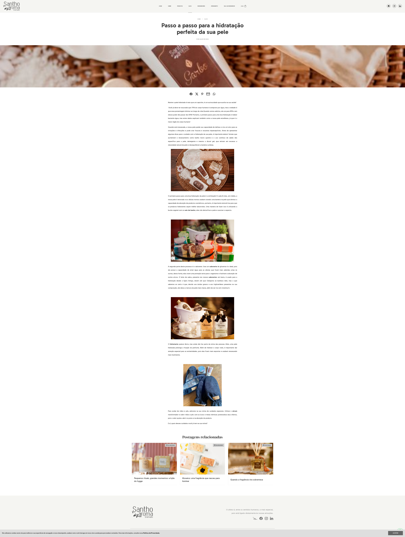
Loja (242, 6)
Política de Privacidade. (151, 533)
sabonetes (213, 277)
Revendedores (201, 6)
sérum (234, 411)
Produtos (180, 6)
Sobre (169, 6)
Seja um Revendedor (229, 6)
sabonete (213, 266)
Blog (190, 6)
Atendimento (214, 6)
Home (160, 6)
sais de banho (190, 210)
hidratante (174, 344)
